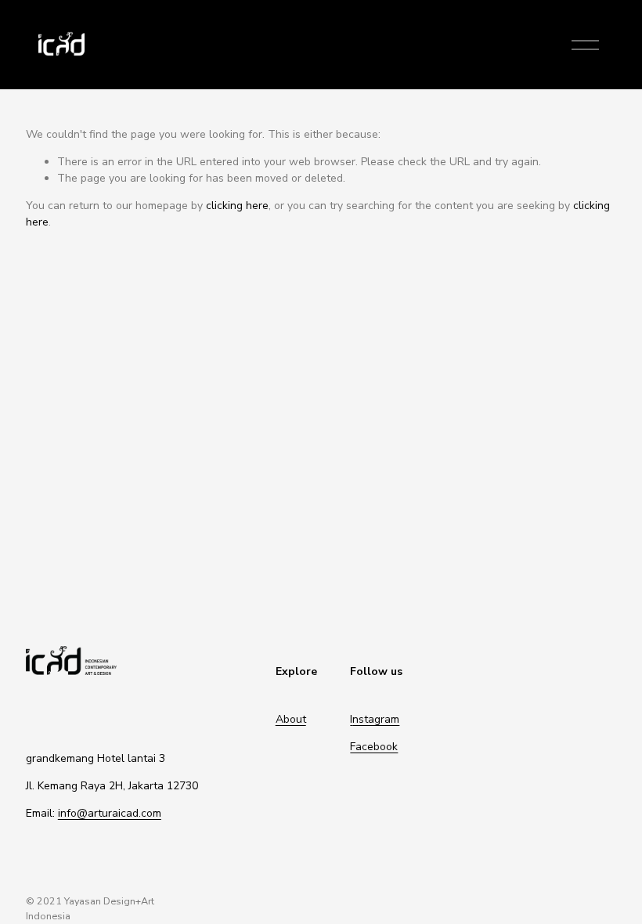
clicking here (237, 205)
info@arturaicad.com (109, 813)
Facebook (374, 746)
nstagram (375, 719)
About (291, 719)
